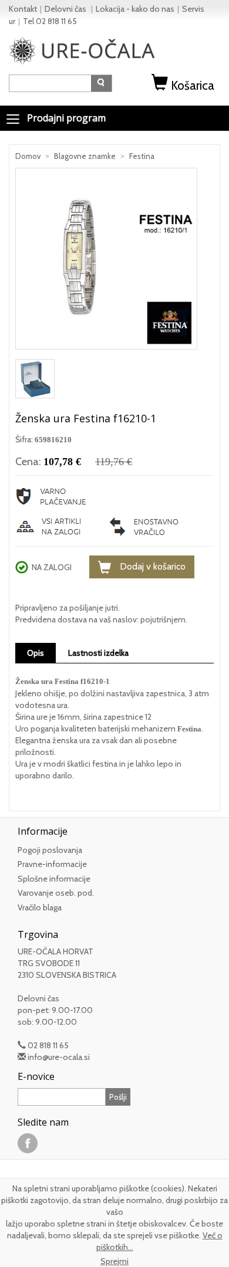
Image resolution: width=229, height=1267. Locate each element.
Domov (28, 156)
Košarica (192, 85)
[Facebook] (28, 1142)
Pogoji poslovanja (50, 850)
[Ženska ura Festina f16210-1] (106, 263)
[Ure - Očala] (82, 50)
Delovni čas (66, 9)
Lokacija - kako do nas (135, 9)
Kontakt (23, 9)
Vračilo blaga (40, 907)
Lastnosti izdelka (98, 653)
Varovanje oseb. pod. (56, 892)
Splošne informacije (54, 878)
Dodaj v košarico (153, 566)
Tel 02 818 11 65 (50, 21)
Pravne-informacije (52, 864)
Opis (35, 653)
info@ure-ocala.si (59, 1057)
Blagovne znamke (85, 156)
